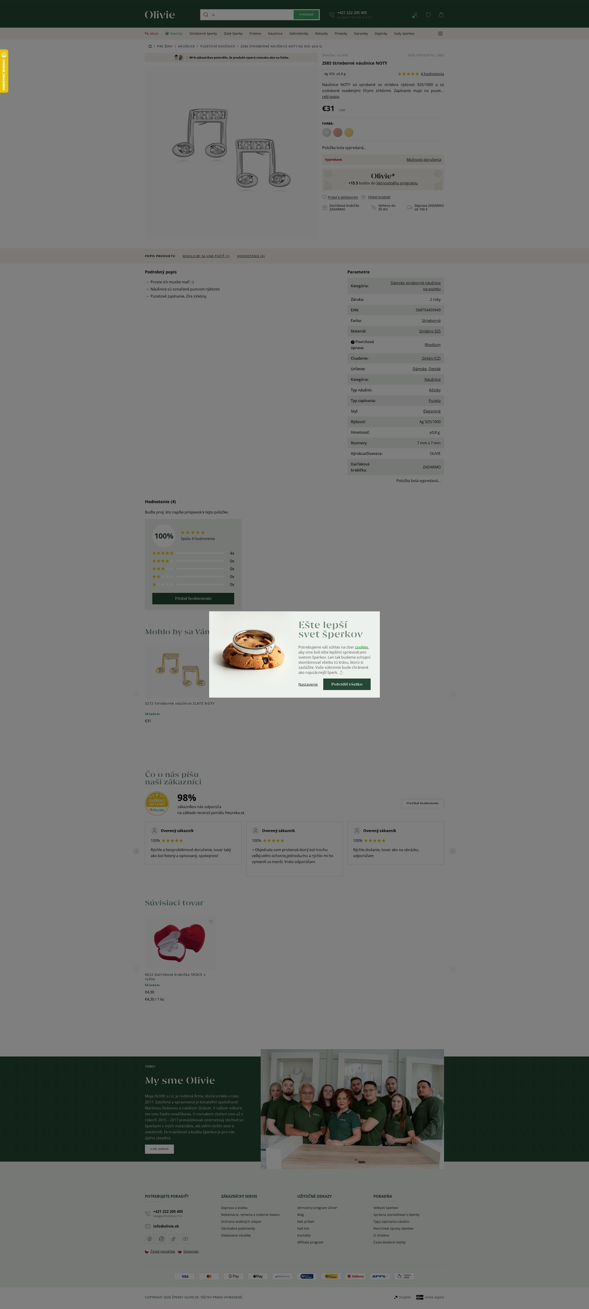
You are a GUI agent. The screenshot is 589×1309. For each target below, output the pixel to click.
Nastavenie (308, 684)
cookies (361, 647)
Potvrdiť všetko (347, 684)
